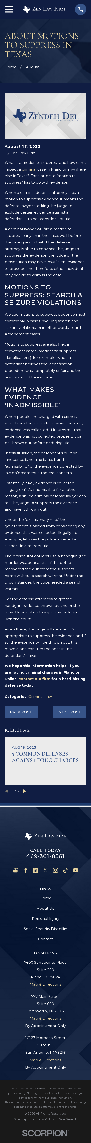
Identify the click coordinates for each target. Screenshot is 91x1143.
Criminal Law (40, 696)
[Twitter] (45, 870)
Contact (45, 939)
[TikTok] (65, 870)
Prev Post (21, 712)
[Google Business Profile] (15, 870)
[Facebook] (25, 870)
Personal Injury (45, 918)
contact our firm (34, 678)
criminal (29, 169)
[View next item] (25, 791)
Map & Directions (45, 984)
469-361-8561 (45, 856)
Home (45, 898)
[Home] (44, 9)
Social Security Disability (45, 929)
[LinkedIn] (35, 870)
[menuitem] (20, 1119)
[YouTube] (75, 870)
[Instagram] (55, 870)
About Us (45, 908)
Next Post (69, 712)
